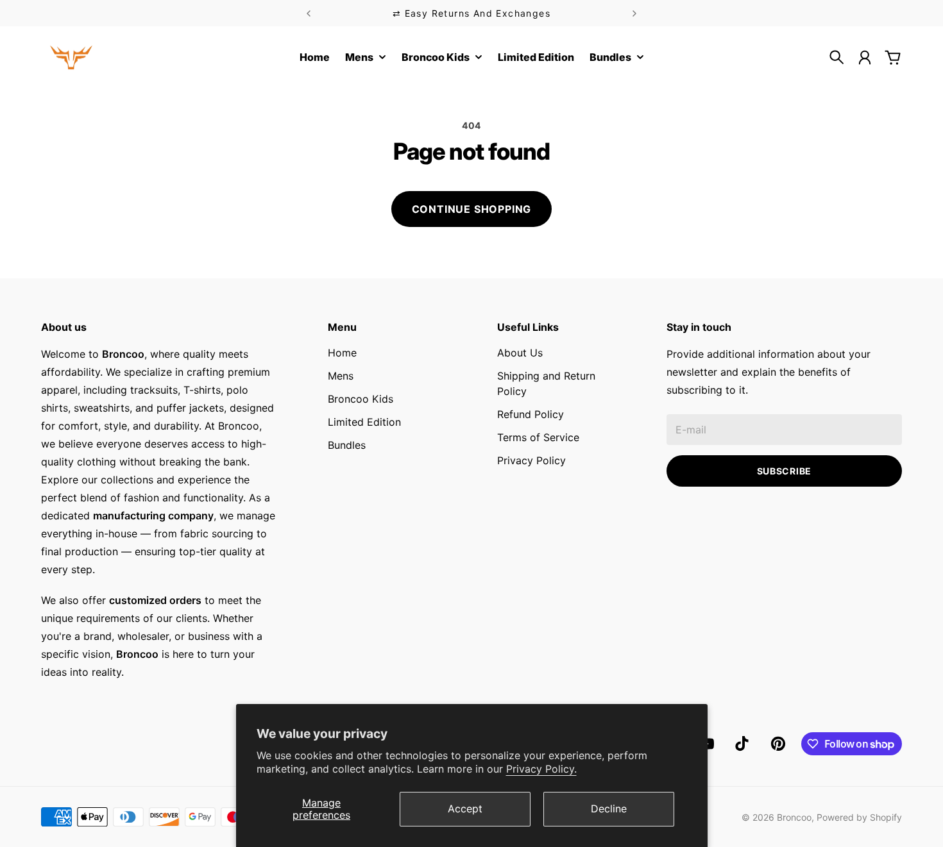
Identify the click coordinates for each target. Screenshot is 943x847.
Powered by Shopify (859, 817)
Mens (340, 375)
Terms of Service (538, 437)
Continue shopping (472, 209)
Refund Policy (530, 414)
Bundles (347, 445)
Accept (465, 808)
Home (342, 352)
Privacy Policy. (541, 768)
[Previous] (308, 13)
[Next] (634, 13)
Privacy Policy (531, 460)
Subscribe (784, 470)
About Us (520, 352)
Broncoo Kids (360, 398)
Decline (609, 808)
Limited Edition (364, 421)
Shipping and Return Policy (546, 383)
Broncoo (794, 817)
